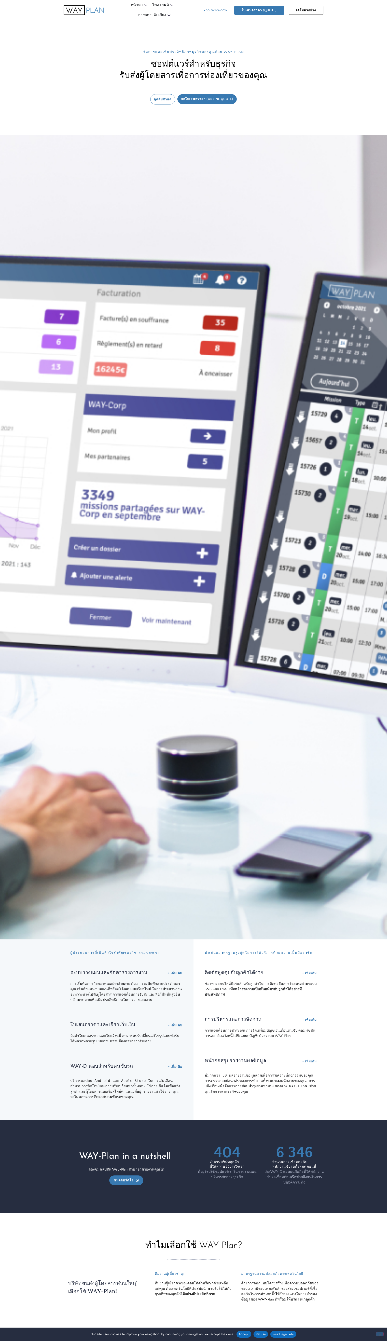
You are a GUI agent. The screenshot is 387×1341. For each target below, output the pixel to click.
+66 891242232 (216, 10)
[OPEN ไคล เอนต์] (172, 5)
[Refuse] (380, 1334)
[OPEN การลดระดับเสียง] (169, 15)
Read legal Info (283, 1334)
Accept (244, 1334)
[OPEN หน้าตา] (146, 5)
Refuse (261, 1334)
